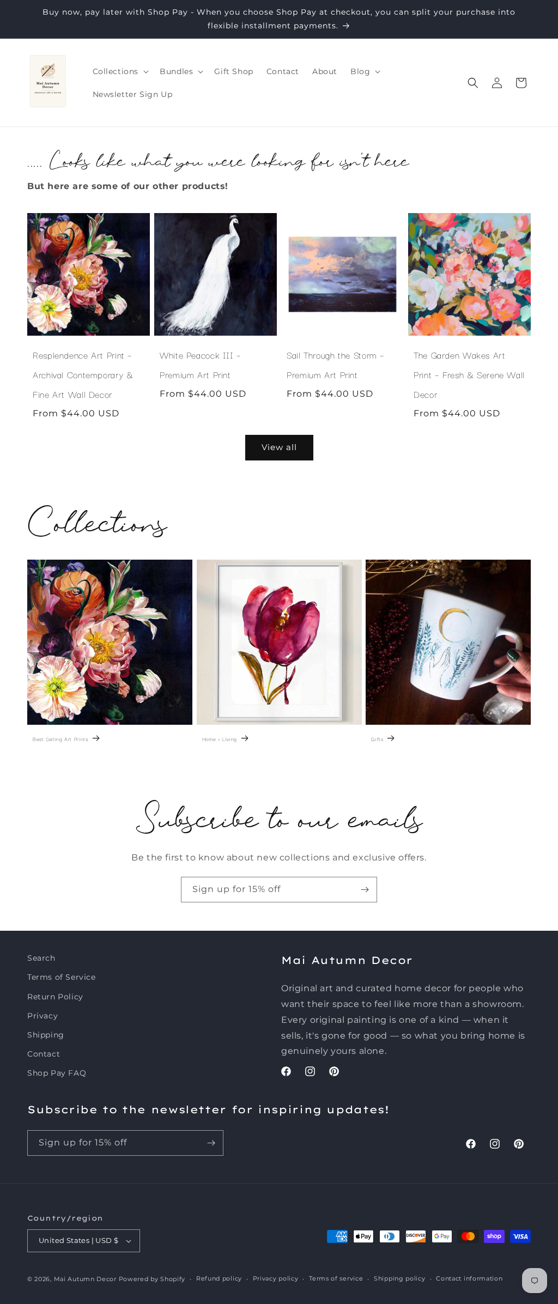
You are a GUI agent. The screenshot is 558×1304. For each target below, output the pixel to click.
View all (279, 447)
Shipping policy (400, 1278)
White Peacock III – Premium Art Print (200, 364)
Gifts (377, 739)
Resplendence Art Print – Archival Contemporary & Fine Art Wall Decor (83, 374)
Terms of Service (61, 977)
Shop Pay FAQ (56, 1073)
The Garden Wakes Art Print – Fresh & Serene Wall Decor (469, 374)
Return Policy (55, 997)
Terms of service (336, 1278)
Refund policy (219, 1278)
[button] (120, 71)
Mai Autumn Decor (85, 1279)
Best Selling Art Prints (60, 739)
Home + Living (219, 739)
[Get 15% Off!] (365, 889)
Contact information (469, 1278)
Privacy (42, 1016)
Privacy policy (276, 1278)
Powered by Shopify (152, 1279)
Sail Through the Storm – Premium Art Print (336, 364)
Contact (43, 1054)
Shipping (45, 1035)
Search (41, 958)
